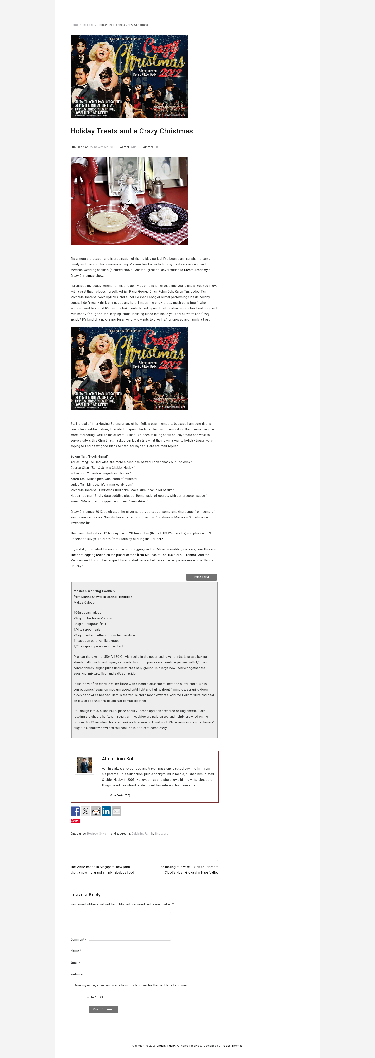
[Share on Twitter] (85, 811)
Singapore (161, 833)
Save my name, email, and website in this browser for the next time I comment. (131, 985)
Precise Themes (232, 1045)
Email (76, 962)
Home (75, 24)
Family (149, 833)
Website (77, 974)
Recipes (88, 24)
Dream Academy (196, 270)
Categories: (79, 833)
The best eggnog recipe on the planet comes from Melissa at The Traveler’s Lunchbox (134, 555)
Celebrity (137, 833)
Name (76, 950)
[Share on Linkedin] (106, 811)
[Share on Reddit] (96, 811)
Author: (125, 146)
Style (102, 833)
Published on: (80, 146)
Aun (134, 146)
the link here (154, 539)
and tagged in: (121, 833)
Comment (79, 939)
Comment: (148, 146)
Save (77, 820)
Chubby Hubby (166, 1045)
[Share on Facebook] (75, 811)
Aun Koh (125, 759)
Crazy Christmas (83, 275)
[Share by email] (116, 811)
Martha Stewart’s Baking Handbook (106, 597)
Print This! (201, 577)
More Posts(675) (120, 795)
